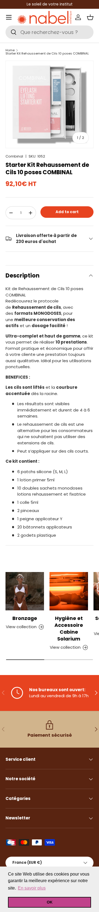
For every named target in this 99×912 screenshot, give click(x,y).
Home (10, 50)
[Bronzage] (25, 591)
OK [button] (50, 902)
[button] (90, 17)
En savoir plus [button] (32, 888)
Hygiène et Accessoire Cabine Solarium (68, 628)
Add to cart (67, 212)
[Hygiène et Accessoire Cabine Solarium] (69, 591)
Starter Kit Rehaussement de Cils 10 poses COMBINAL (47, 53)
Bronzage (24, 618)
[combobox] (50, 32)
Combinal (14, 156)
